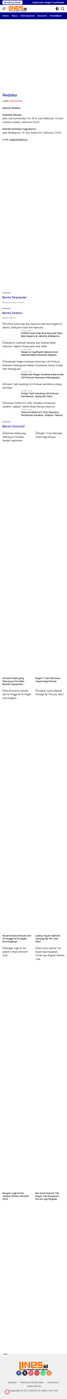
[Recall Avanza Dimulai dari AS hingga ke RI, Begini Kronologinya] (17, 811)
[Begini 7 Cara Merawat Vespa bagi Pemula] (50, 553)
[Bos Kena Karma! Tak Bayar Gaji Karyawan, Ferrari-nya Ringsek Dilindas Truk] (50, 1068)
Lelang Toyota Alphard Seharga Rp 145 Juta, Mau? (47, 938)
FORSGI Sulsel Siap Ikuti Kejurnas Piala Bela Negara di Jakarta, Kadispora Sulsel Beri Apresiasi (41, 335)
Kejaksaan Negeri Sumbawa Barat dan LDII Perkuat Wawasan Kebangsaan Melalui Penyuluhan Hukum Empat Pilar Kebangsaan (42, 376)
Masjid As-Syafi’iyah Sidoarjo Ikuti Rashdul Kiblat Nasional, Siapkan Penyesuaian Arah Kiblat (39, 353)
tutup (5, 1354)
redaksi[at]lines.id (18, 139)
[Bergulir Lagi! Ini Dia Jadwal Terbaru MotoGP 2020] (17, 1068)
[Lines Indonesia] (17, 8)
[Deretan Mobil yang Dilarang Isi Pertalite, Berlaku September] (17, 553)
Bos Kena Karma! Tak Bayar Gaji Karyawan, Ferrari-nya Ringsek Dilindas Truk (47, 1196)
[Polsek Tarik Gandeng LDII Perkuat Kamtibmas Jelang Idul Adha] (33, 386)
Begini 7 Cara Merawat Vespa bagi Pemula (47, 680)
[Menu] (4, 8)
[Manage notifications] (7, 1391)
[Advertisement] (33, 52)
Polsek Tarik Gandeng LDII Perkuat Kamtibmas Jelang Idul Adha (39, 395)
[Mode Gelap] (57, 8)
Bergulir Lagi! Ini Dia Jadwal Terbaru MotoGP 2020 (15, 1196)
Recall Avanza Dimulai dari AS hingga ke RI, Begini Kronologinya (16, 938)
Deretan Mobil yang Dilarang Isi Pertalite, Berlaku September (13, 681)
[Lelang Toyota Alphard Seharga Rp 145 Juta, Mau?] (50, 811)
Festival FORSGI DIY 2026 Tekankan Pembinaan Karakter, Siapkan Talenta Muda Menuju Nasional (41, 414)
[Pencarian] (63, 8)
